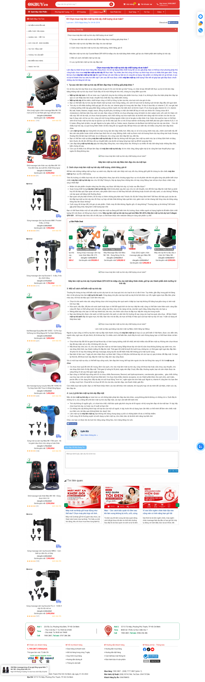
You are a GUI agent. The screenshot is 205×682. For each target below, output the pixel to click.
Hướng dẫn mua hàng (113, 649)
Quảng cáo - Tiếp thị (36, 37)
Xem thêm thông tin (88, 435)
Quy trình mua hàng (74, 656)
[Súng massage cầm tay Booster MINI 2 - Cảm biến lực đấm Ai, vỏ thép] (44, 530)
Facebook (174, 22)
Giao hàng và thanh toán (76, 649)
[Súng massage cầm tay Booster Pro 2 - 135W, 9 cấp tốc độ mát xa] (44, 585)
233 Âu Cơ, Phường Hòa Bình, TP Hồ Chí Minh (61, 627)
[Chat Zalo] (200, 446)
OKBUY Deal (98, 12)
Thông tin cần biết (36, 55)
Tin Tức (147, 12)
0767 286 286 (65, 636)
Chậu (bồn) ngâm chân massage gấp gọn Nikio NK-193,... (113, 255)
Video (159, 12)
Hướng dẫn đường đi (74, 659)
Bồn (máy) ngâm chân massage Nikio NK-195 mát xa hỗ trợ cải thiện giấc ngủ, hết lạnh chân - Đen (44, 112)
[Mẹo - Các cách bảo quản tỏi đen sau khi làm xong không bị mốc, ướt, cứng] (121, 497)
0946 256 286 (142, 633)
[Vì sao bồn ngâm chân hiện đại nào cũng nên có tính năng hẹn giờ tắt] (160, 497)
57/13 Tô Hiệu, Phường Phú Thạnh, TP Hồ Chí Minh (140, 627)
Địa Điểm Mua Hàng (35, 61)
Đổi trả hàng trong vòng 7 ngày (78, 652)
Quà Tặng (132, 12)
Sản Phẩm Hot (115, 12)
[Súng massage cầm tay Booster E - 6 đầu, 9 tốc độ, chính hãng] (44, 255)
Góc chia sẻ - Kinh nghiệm (38, 43)
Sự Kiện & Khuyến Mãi (36, 25)
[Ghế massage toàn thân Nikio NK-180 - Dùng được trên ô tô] (44, 475)
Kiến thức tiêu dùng (36, 31)
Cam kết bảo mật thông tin (115, 656)
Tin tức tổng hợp (35, 49)
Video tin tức (33, 67)
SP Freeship (81, 12)
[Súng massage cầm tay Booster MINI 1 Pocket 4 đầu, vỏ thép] (44, 200)
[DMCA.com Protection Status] (152, 661)
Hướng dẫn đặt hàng (113, 652)
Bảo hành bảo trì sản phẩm (115, 659)
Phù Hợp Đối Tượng (62, 12)
